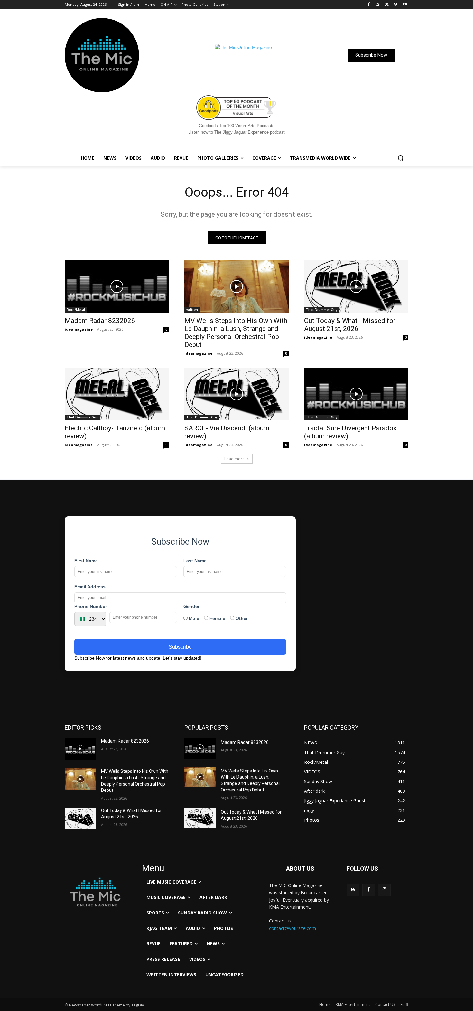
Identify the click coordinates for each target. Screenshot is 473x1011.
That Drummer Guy (321, 309)
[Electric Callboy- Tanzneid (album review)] (117, 394)
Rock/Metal (76, 309)
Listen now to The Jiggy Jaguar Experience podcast (236, 132)
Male (193, 618)
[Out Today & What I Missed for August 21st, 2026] (356, 286)
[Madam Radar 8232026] (117, 286)
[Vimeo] (395, 4)
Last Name (195, 560)
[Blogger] (353, 890)
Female (216, 618)
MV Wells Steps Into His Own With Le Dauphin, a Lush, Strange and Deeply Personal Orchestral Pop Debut (235, 333)
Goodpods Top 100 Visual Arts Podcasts (236, 125)
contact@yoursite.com (292, 928)
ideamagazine (79, 329)
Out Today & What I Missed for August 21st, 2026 (349, 324)
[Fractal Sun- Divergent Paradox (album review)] (356, 394)
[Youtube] (404, 4)
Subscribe (180, 647)
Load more (234, 459)
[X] (387, 4)
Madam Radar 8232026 (100, 320)
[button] (400, 158)
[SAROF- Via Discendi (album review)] (236, 394)
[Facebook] (369, 4)
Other (241, 618)
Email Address (90, 586)
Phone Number (90, 606)
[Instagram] (378, 4)
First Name (86, 560)
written (192, 309)
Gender (191, 606)
